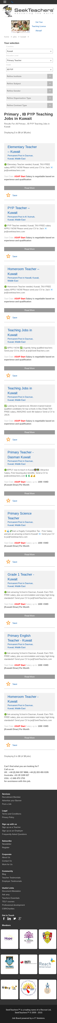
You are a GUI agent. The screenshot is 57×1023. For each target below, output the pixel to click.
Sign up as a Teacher (11, 827)
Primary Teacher (29, 60)
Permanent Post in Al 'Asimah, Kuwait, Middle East (21, 213)
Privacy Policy (8, 817)
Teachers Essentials (11, 898)
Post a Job (6, 804)
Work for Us (7, 864)
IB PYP (29, 69)
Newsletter (6, 844)
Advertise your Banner (12, 800)
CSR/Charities (8, 908)
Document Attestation (11, 891)
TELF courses (8, 901)
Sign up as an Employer (12, 831)
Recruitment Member (11, 797)
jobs (15, 37)
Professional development (13, 905)
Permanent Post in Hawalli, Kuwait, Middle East (23, 274)
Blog (4, 874)
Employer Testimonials (12, 881)
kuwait (23, 37)
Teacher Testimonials (11, 877)
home (6, 37)
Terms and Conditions (11, 814)
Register (5, 847)
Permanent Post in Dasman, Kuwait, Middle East (22, 152)
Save (14, 195)
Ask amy (6, 894)
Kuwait (29, 51)
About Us (6, 857)
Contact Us (7, 861)
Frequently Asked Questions (14, 834)
